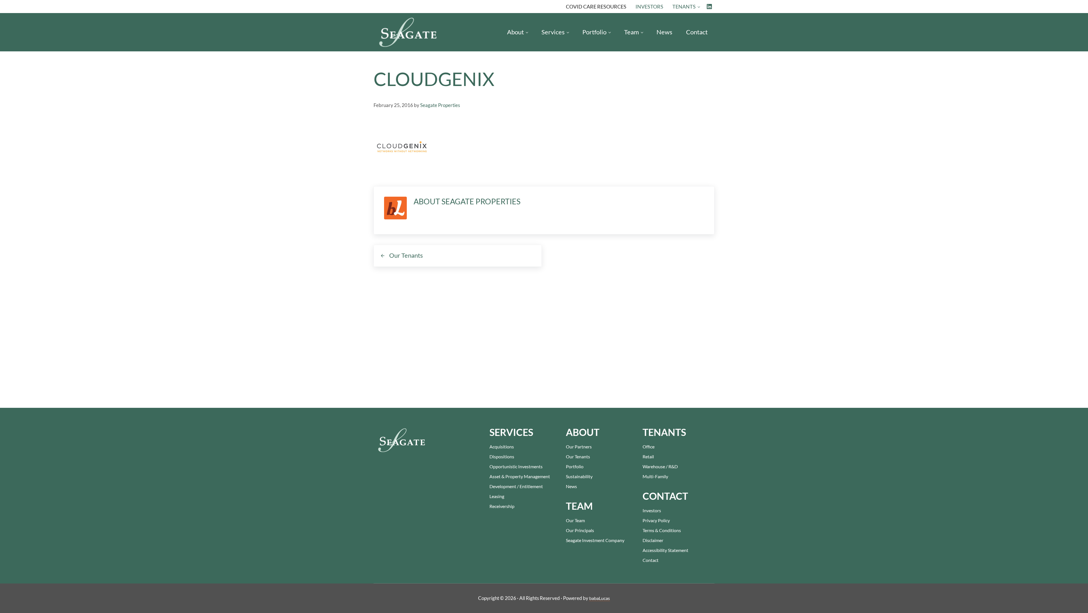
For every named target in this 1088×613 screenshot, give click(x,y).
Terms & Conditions (662, 530)
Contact (650, 560)
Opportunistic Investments (516, 466)
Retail (648, 456)
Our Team (575, 520)
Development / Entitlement (516, 486)
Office (649, 446)
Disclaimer (653, 540)
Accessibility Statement (665, 550)
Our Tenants (578, 456)
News (571, 486)
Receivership (501, 506)
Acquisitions (501, 446)
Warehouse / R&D (660, 466)
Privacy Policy (656, 520)
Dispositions (501, 456)
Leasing (496, 496)
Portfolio (574, 466)
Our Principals (580, 530)
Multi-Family (655, 476)
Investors (652, 510)
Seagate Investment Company (595, 540)
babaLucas (599, 598)
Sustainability (579, 476)
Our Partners (579, 446)
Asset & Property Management (519, 476)
